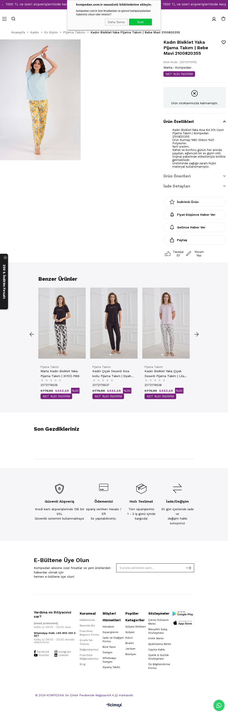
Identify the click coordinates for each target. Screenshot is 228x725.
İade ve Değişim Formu (113, 639)
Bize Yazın (109, 646)
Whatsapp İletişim (109, 659)
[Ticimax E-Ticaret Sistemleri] (114, 705)
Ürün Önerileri (177, 176)
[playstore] (182, 613)
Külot (128, 637)
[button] (58, 354)
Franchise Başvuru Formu (89, 633)
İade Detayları (176, 186)
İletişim (107, 652)
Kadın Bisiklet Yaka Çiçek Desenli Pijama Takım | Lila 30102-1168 (164, 373)
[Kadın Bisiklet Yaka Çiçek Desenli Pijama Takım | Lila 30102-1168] (166, 323)
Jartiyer (130, 648)
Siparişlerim (110, 632)
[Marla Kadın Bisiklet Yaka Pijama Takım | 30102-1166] (62, 323)
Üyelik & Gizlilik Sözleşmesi (158, 657)
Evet (140, 22)
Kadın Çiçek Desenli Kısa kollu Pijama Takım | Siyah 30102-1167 (111, 373)
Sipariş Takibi (111, 667)
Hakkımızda (87, 619)
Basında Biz (87, 625)
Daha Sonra (116, 22)
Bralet (129, 643)
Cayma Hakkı (156, 649)
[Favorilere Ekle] (224, 42)
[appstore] (182, 622)
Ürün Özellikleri (178, 121)
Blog (83, 664)
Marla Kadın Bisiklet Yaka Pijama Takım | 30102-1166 (60, 373)
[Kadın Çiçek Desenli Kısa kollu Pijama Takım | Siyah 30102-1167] (114, 323)
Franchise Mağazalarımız (89, 657)
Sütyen (129, 632)
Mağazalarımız (89, 649)
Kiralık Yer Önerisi (86, 642)
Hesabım (108, 626)
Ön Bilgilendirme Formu (159, 666)
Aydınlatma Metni (159, 644)
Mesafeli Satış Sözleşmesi (157, 631)
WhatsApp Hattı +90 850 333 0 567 (54, 634)
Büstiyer (130, 654)
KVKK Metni (156, 638)
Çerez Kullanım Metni (158, 621)
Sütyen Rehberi (135, 626)
